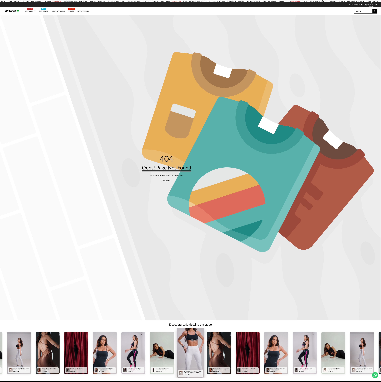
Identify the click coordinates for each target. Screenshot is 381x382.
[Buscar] (374, 11)
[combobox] (365, 11)
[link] (166, 180)
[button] (376, 5)
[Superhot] (11, 11)
